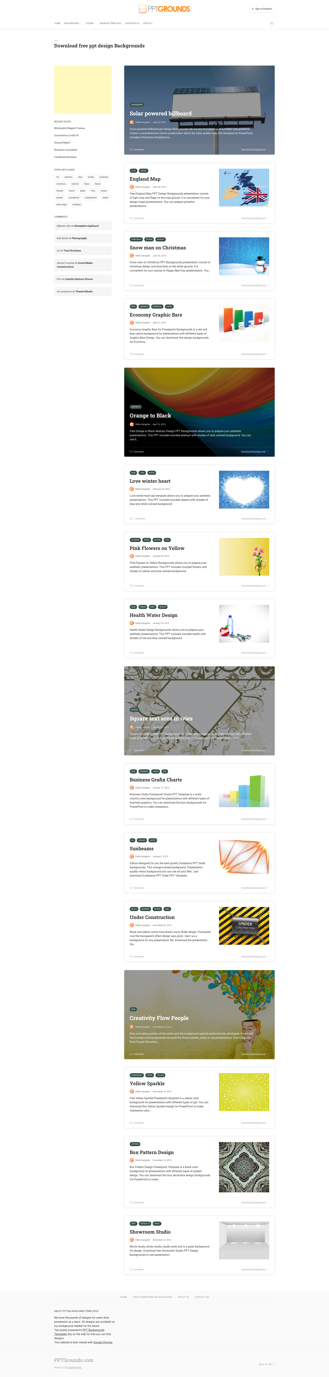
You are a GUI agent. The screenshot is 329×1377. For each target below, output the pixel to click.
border (91, 177)
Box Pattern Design (152, 1152)
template (76, 204)
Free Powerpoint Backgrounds (152, 1297)
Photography (79, 238)
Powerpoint (136, 1075)
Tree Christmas (72, 250)
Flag (133, 171)
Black (134, 909)
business (104, 177)
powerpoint (74, 197)
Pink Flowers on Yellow (157, 548)
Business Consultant (65, 149)
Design (149, 239)
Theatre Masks (84, 291)
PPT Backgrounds (73, 1367)
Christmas (136, 239)
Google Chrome (103, 1342)
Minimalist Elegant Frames (69, 128)
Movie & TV (145, 1223)
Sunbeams (142, 848)
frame (71, 191)
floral (86, 184)
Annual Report (62, 142)
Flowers (135, 540)
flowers (59, 191)
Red (164, 771)
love (93, 191)
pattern (59, 197)
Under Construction (152, 917)
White (151, 473)
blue (80, 177)
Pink (167, 540)
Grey (152, 607)
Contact (148, 23)
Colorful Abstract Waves (79, 279)
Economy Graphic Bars (156, 315)
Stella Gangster (142, 187)
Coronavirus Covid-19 (66, 135)
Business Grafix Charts (156, 779)
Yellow (160, 1075)
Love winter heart (150, 481)
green (82, 191)
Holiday (160, 239)
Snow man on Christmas (158, 247)
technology (61, 204)
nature (104, 191)
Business (144, 306)
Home (57, 23)
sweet (105, 197)
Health (163, 607)
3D (132, 840)
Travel (144, 171)
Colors (89, 23)
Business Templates (110, 23)
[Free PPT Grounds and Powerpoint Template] (164, 8)
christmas (61, 184)
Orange (141, 840)
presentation (91, 197)
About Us (183, 1297)
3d (57, 177)
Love (142, 473)
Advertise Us (132, 23)
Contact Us (202, 1297)
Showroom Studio (150, 1232)
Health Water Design (154, 615)
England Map (145, 179)
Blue (133, 306)
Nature (157, 540)
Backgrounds (71, 23)
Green (169, 306)
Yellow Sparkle (147, 1083)
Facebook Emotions (65, 157)
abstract (68, 177)
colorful (74, 184)
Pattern (135, 1144)
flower (98, 184)
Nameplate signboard (86, 225)
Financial (157, 306)
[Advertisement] (83, 89)
